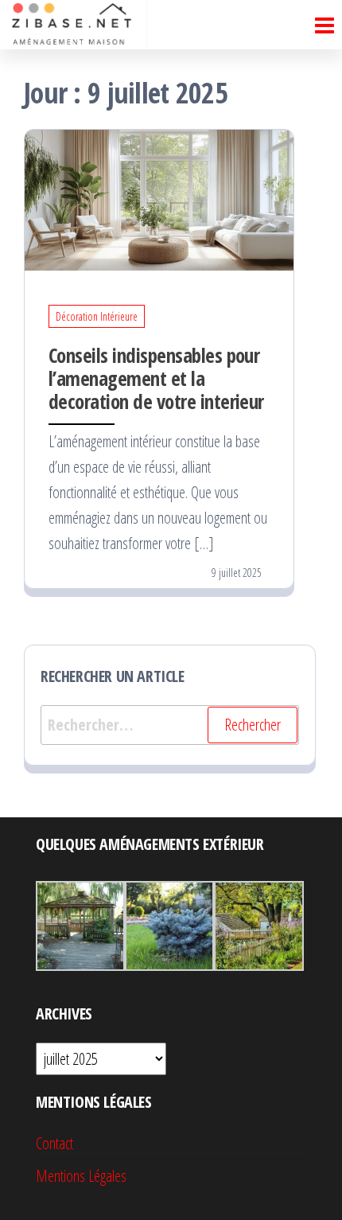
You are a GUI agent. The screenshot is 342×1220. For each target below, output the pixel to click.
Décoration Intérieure (97, 316)
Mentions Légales (81, 1176)
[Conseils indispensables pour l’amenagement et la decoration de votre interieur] (159, 198)
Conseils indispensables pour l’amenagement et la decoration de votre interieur (156, 378)
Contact (54, 1143)
